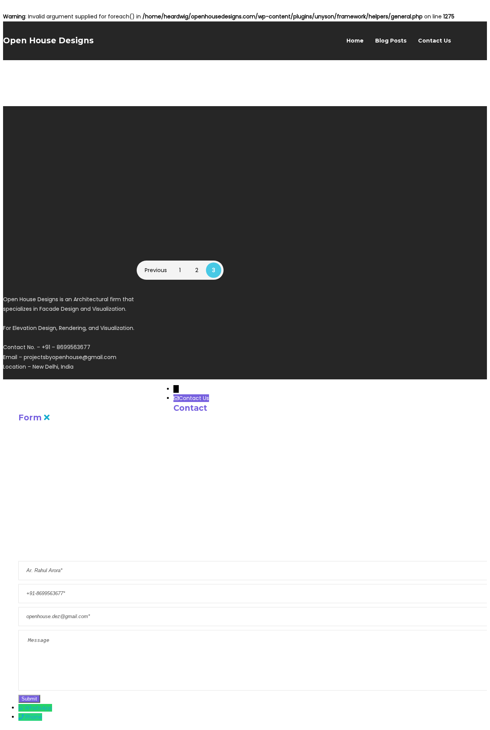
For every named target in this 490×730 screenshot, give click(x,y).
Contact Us (434, 40)
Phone (33, 717)
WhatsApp (38, 708)
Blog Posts (391, 40)
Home (355, 40)
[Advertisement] (405, 419)
